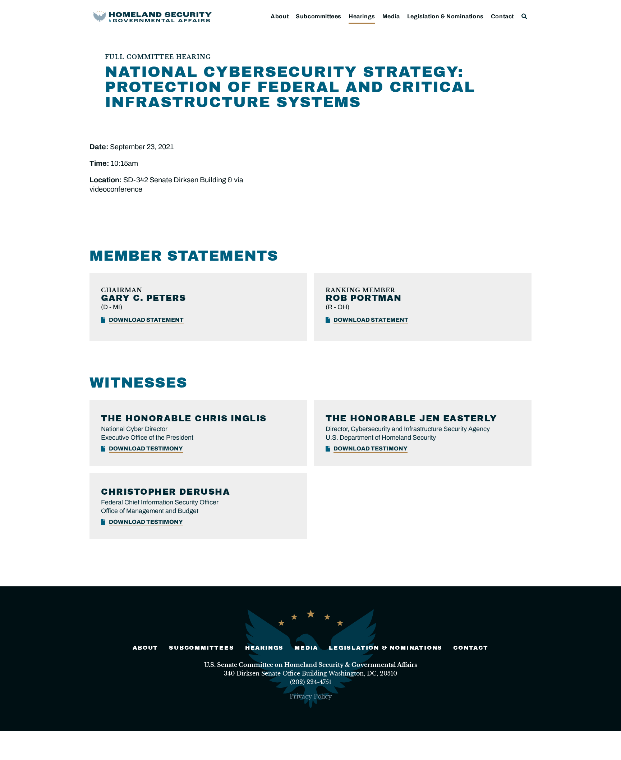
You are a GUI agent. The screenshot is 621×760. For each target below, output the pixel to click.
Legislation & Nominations (445, 16)
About (280, 16)
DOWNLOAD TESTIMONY (146, 448)
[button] (525, 16)
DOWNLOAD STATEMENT (146, 320)
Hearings (362, 16)
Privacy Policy (311, 696)
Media (391, 16)
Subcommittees (318, 16)
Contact (502, 16)
